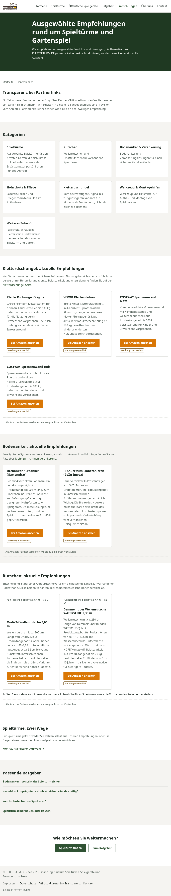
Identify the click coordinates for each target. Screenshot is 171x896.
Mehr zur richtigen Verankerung (35, 458)
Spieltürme (58, 6)
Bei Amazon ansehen (25, 343)
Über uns (147, 6)
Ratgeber (108, 6)
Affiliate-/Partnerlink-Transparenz (60, 883)
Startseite (41, 6)
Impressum (10, 883)
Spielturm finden (70, 848)
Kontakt (162, 6)
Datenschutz (28, 883)
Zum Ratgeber (102, 848)
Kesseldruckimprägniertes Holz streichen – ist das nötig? (40, 791)
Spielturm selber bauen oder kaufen (27, 811)
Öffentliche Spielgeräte (83, 6)
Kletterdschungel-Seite (17, 285)
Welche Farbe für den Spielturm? (24, 801)
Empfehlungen (127, 6)
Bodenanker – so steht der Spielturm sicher (31, 781)
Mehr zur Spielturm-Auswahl (22, 748)
